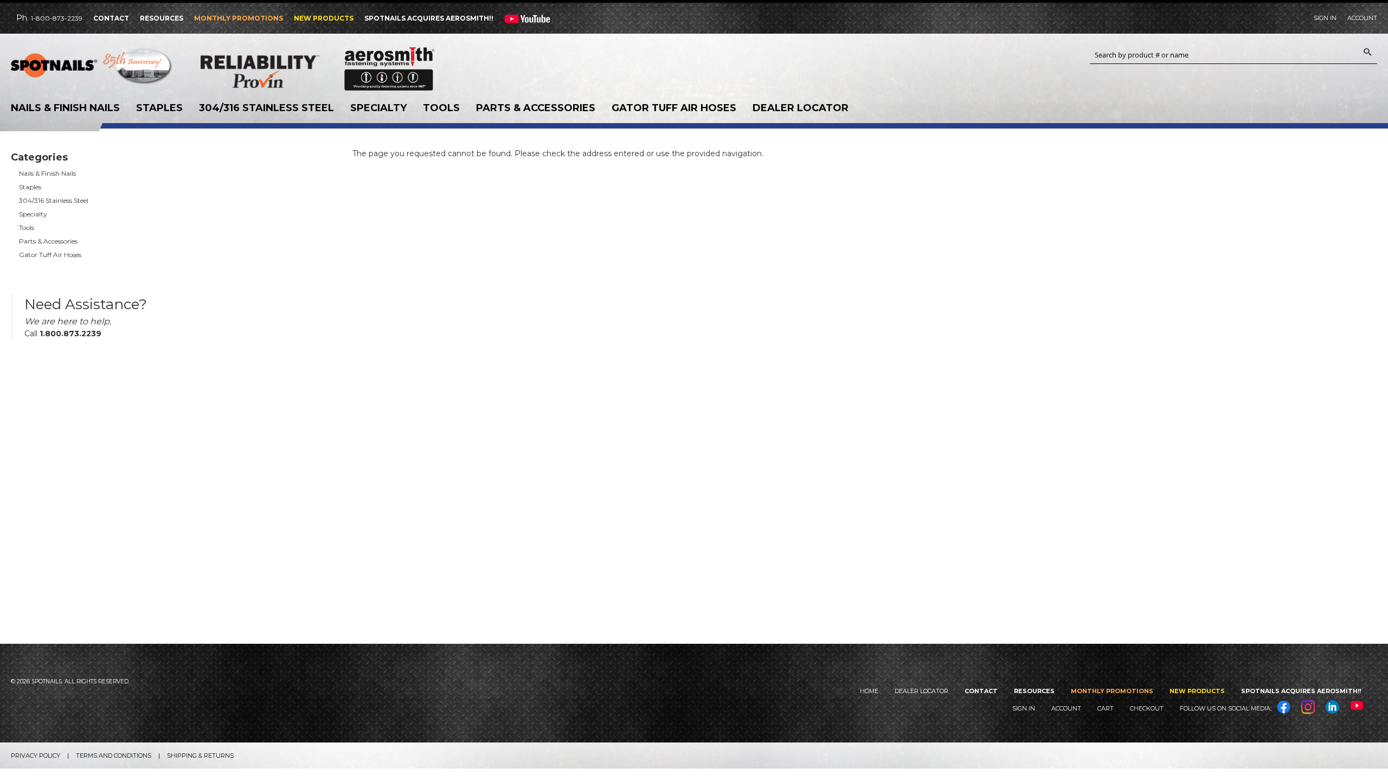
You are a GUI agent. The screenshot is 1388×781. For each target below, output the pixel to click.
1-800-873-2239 (56, 18)
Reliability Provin (282, 71)
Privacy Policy (35, 755)
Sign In (1325, 18)
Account (1362, 18)
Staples (159, 108)
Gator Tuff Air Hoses (674, 108)
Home (869, 691)
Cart (1105, 708)
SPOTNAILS (92, 69)
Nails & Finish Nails (65, 108)
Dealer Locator (801, 108)
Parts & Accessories (535, 108)
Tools (441, 108)
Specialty (378, 108)
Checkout (1147, 708)
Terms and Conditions (113, 755)
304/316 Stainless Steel (266, 108)
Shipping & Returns (200, 755)
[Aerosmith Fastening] (389, 64)
